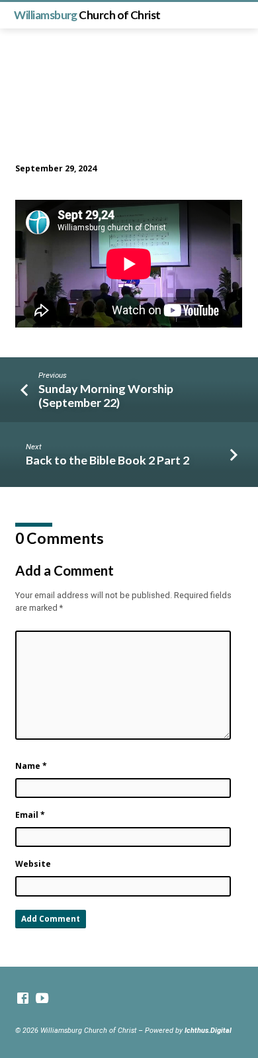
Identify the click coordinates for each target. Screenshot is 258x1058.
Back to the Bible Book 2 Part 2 (107, 460)
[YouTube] (42, 999)
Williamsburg (87, 15)
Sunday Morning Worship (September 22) (105, 395)
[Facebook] (22, 999)
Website (33, 863)
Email (30, 814)
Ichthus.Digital (208, 1030)
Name (31, 765)
